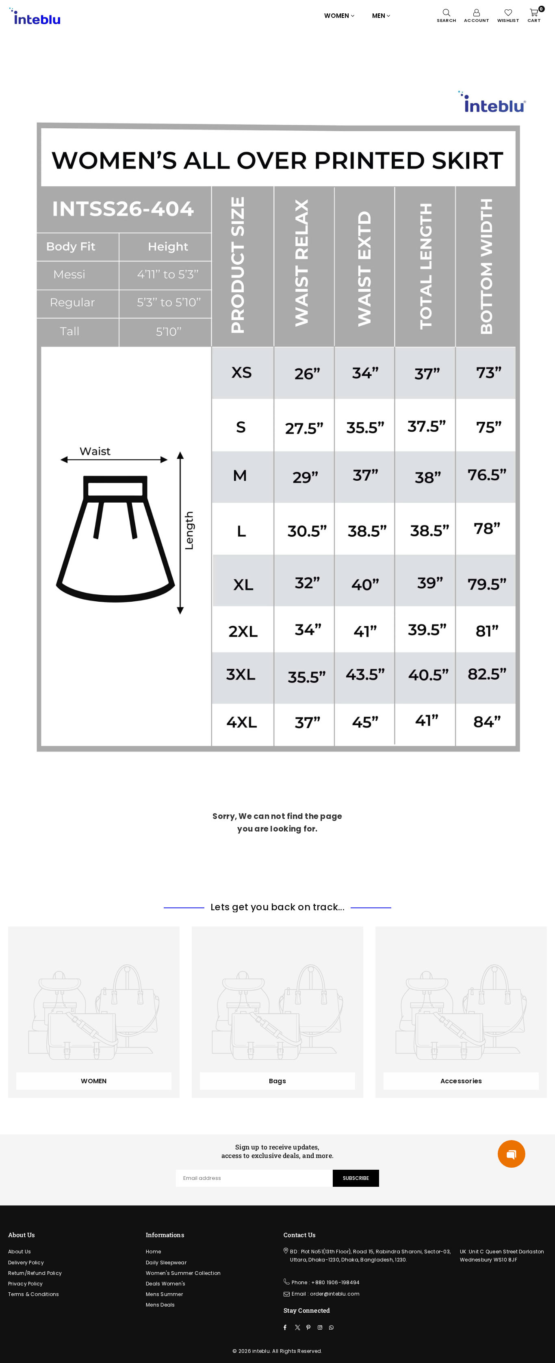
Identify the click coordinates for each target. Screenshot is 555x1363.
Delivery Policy (26, 1262)
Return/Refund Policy (35, 1273)
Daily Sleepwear (166, 1262)
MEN (379, 15)
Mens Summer (164, 1294)
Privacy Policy (25, 1283)
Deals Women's (165, 1283)
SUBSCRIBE (356, 1178)
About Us (19, 1251)
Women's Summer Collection (183, 1273)
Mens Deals (160, 1304)
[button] (511, 1154)
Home (153, 1251)
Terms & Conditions (33, 1294)
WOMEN (336, 15)
